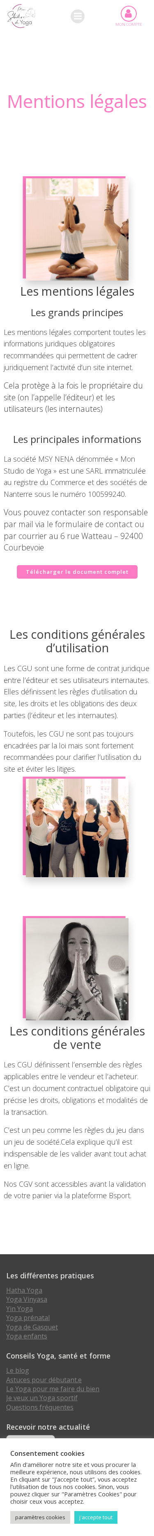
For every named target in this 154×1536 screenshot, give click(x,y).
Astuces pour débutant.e (44, 1379)
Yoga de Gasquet (32, 1327)
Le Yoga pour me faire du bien (52, 1388)
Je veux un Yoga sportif (42, 1397)
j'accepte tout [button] (96, 1517)
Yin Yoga (19, 1308)
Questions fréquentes (40, 1407)
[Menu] (78, 16)
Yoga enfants (26, 1336)
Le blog (17, 1370)
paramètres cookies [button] (40, 1517)
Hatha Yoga (24, 1290)
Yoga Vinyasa (26, 1299)
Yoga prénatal (28, 1317)
